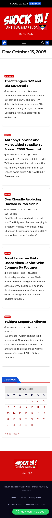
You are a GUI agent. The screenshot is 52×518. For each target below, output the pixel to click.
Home (13, 498)
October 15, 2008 (16, 91)
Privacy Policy (35, 498)
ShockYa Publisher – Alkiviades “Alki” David (26, 504)
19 (43, 413)
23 (26, 419)
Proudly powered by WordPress (17, 487)
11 (38, 407)
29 (20, 425)
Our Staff (22, 498)
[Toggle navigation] (24, 43)
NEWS (7, 135)
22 (20, 419)
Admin (33, 91)
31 (32, 425)
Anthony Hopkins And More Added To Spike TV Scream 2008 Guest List (23, 144)
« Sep (8, 433)
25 (38, 419)
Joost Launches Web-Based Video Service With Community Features (24, 262)
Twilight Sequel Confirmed (25, 322)
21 (14, 419)
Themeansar (26, 490)
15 (20, 413)
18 (38, 413)
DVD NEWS (9, 76)
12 (43, 407)
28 (14, 425)
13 (8, 413)
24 (32, 419)
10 (32, 407)
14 (14, 413)
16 (26, 413)
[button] (42, 42)
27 (8, 425)
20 (8, 419)
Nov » (16, 433)
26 (43, 419)
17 (32, 413)
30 (26, 425)
